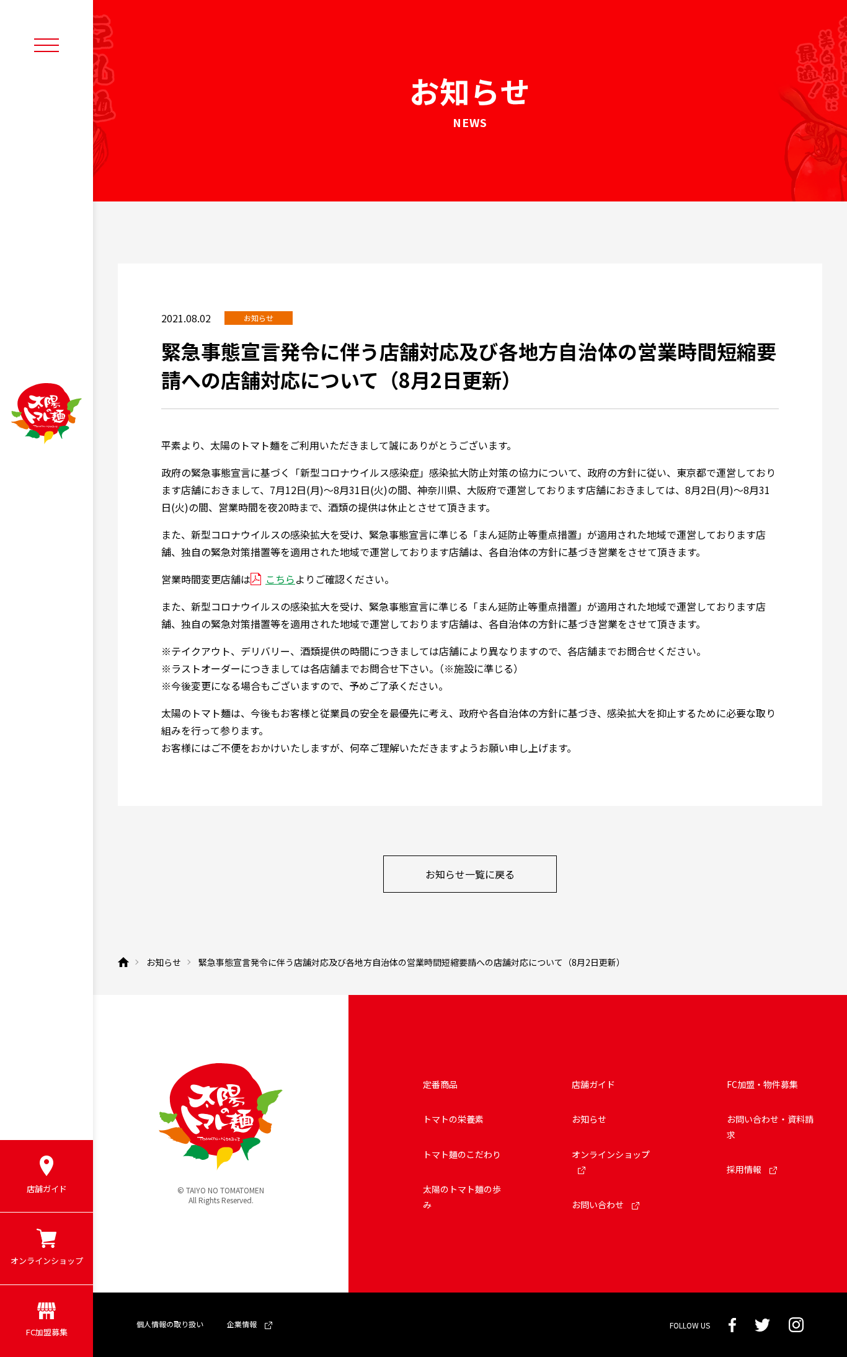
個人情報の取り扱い (169, 1324)
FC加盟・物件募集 (762, 1084)
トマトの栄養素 (453, 1119)
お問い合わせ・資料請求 (770, 1127)
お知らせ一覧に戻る (470, 874)
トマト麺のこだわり (462, 1154)
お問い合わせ (599, 1204)
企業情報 (243, 1324)
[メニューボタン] (46, 44)
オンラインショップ (611, 1154)
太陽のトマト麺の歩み (462, 1197)
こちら (280, 579)
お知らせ (589, 1119)
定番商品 (440, 1084)
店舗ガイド (593, 1084)
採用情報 (745, 1169)
